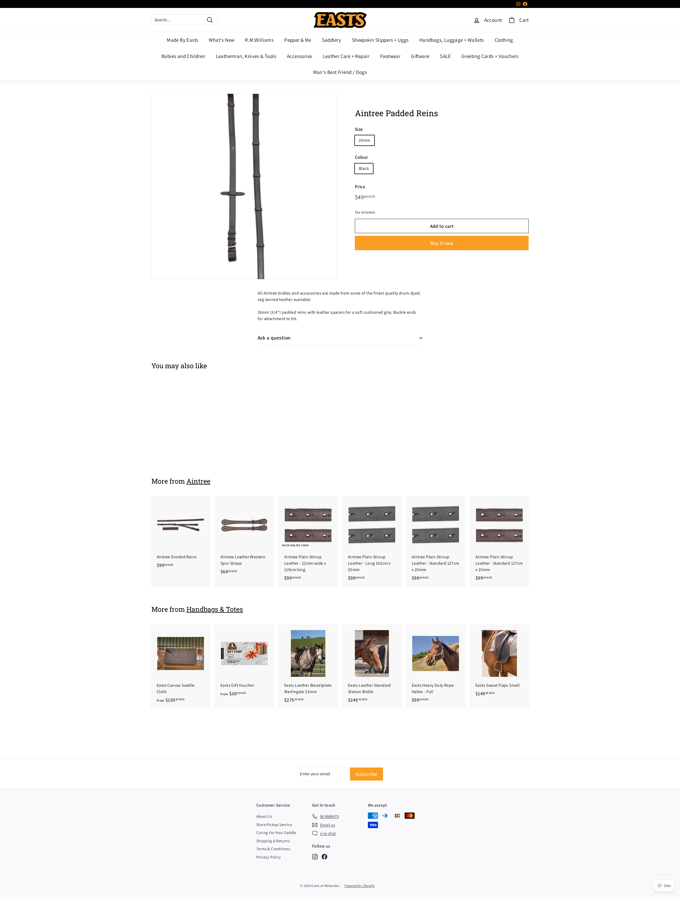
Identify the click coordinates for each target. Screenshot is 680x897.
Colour (361, 157)
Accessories (299, 56)
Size (359, 129)
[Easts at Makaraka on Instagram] (315, 856)
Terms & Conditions (273, 848)
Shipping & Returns (273, 840)
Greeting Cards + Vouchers (489, 56)
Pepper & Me (297, 40)
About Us (264, 816)
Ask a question (274, 337)
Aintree (198, 481)
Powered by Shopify (360, 885)
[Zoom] (244, 186)
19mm (364, 140)
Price (360, 187)
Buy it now (441, 243)
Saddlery (331, 40)
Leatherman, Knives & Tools (246, 56)
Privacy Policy (268, 857)
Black (364, 168)
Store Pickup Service (274, 824)
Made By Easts (182, 40)
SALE (445, 56)
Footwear (390, 56)
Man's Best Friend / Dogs (340, 72)
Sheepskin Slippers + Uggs (380, 40)
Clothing (504, 40)
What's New (221, 40)
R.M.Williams (259, 40)
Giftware (420, 56)
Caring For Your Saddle (276, 832)
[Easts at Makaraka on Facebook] (324, 856)
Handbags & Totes (214, 609)
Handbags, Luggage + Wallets (451, 40)
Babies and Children (183, 56)
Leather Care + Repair (346, 56)
